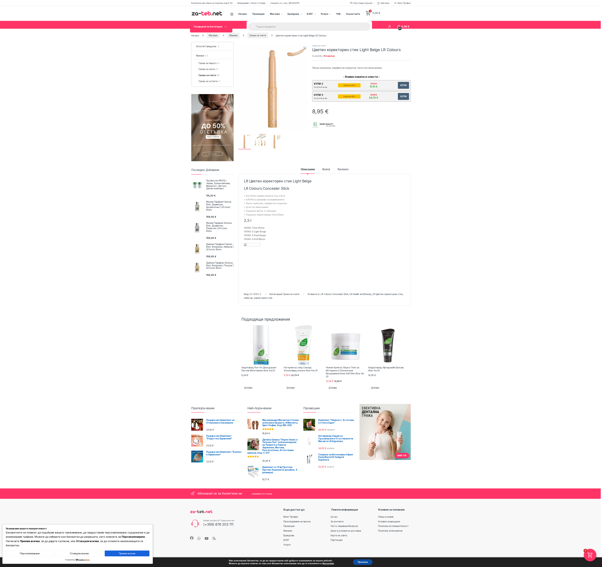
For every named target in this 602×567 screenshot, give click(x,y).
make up (248, 298)
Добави (248, 387)
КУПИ (403, 85)
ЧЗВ (338, 14)
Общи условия (385, 516)
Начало (242, 14)
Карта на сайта (339, 535)
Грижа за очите (257, 35)
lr (319, 294)
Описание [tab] (308, 169)
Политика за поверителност (393, 526)
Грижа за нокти (208, 69)
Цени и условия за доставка (346, 530)
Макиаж (233, 35)
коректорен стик (263, 298)
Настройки (328, 563)
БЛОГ (310, 14)
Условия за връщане (389, 521)
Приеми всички (127, 553)
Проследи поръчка (363, 3)
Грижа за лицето (209, 63)
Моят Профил (404, 3)
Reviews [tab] (343, 169)
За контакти (353, 14)
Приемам (363, 562)
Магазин (385, 3)
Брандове (293, 14)
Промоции (258, 14)
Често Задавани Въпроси (344, 526)
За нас (334, 516)
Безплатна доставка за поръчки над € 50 (211, 3)
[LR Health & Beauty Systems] (324, 125)
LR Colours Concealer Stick (334, 294)
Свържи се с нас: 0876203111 (284, 3)
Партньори (337, 540)
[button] (304, 48)
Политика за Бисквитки (390, 530)
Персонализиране (30, 553)
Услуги (324, 14)
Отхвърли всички (79, 553)
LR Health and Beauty (360, 294)
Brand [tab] (326, 169)
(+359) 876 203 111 (218, 524)
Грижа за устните (209, 81)
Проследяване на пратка (297, 521)
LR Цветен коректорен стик (387, 294)
